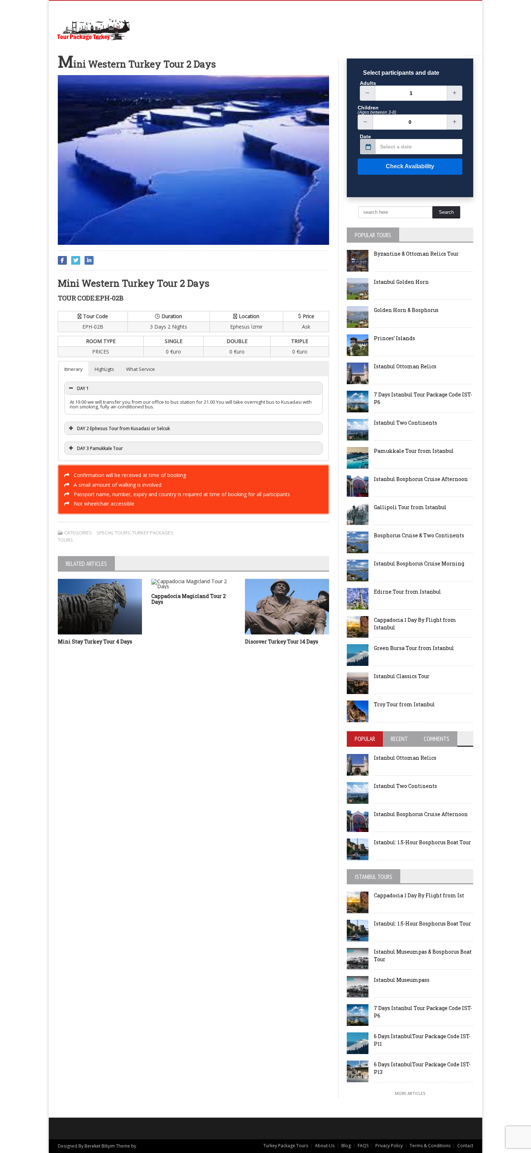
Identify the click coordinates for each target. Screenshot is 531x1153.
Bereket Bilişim (100, 1146)
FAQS (363, 1146)
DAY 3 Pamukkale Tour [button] (100, 448)
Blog (346, 1146)
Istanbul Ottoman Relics (405, 366)
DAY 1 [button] (83, 388)
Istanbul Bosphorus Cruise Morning (419, 563)
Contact (465, 1146)
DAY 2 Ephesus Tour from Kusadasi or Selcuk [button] (123, 428)
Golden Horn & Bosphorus (406, 310)
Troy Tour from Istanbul (404, 704)
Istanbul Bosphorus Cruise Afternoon (421, 479)
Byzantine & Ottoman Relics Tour (416, 253)
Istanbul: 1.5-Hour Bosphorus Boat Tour (422, 842)
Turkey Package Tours (285, 1146)
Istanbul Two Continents (405, 422)
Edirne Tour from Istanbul (407, 591)
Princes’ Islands (394, 338)
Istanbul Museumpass (401, 979)
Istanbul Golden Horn (401, 281)
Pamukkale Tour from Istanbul (414, 450)
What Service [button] (140, 369)
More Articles (410, 1093)
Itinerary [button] (73, 369)
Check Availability (410, 166)
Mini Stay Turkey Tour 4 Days (95, 641)
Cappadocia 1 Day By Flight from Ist (419, 895)
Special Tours (113, 532)
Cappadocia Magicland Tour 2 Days (188, 599)
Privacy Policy (389, 1146)
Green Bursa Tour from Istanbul (414, 648)
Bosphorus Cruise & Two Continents (419, 535)
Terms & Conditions (430, 1146)
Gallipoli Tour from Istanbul (410, 507)
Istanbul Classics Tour (401, 676)
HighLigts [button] (104, 369)
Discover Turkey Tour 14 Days (281, 641)
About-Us (324, 1146)
